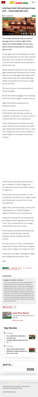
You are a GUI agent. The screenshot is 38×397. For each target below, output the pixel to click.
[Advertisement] (19, 159)
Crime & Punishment (8, 18)
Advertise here (18, 320)
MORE (30, 369)
